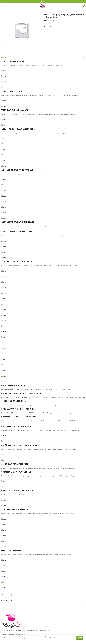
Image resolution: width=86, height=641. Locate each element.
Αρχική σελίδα (47, 11)
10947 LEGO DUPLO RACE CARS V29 (17, 170)
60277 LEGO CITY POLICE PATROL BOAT (19, 416)
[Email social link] (44, 1)
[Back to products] (82, 11)
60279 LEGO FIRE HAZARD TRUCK (16, 426)
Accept (80, 637)
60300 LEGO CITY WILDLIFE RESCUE (17, 490)
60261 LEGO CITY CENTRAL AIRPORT (17, 409)
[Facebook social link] (42, 1)
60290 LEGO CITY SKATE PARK (15, 464)
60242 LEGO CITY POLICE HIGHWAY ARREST (21, 393)
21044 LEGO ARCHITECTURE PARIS (16, 261)
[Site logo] (43, 5)
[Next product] (84, 11)
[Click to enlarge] (4, 47)
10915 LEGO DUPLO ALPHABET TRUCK (18, 129)
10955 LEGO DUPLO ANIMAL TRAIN (16, 231)
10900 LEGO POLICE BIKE (12, 91)
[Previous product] (80, 11)
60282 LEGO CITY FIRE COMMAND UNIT (19, 445)
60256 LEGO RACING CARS (13, 401)
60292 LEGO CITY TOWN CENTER (16, 472)
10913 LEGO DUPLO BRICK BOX (14, 110)
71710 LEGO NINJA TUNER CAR (14, 509)
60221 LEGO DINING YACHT (13, 385)
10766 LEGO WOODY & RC (13, 61)
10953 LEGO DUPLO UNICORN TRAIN (17, 222)
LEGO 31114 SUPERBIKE (11, 550)
